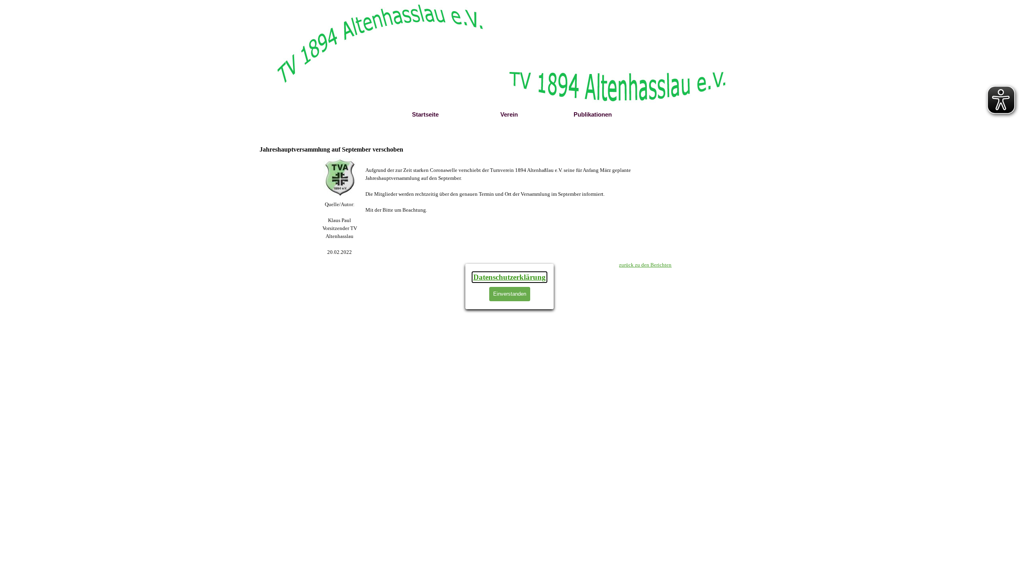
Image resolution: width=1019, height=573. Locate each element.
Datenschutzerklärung (509, 277)
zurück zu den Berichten (645, 265)
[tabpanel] (340, 228)
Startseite (425, 114)
